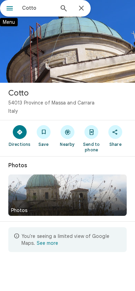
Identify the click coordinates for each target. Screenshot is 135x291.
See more (47, 243)
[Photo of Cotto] (67, 41)
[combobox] (38, 8)
